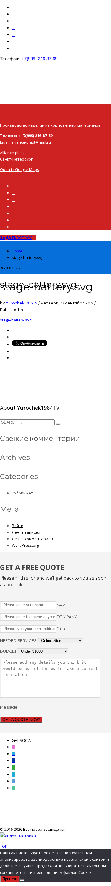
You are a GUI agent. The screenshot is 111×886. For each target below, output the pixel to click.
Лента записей (26, 532)
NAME (62, 604)
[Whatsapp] (13, 28)
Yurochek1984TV (22, 303)
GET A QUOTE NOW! (21, 719)
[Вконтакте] (13, 14)
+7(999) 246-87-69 (39, 58)
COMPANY (66, 616)
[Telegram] (13, 34)
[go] (58, 424)
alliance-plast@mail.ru (31, 142)
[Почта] (13, 41)
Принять (9, 879)
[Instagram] (13, 7)
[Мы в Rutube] (13, 21)
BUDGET (8, 651)
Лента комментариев (32, 538)
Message (8, 707)
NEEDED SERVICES (18, 640)
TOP (3, 846)
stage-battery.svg (15, 320)
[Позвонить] (13, 48)
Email (61, 628)
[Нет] (22, 880)
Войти (17, 525)
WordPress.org (25, 545)
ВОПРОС (16, 237)
